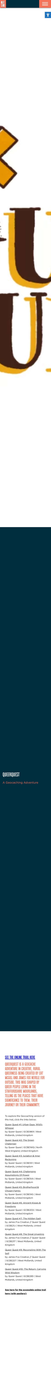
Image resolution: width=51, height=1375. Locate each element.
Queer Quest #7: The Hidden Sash (23, 1218)
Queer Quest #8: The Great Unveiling (24, 1234)
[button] (48, 15)
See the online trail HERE (20, 1057)
